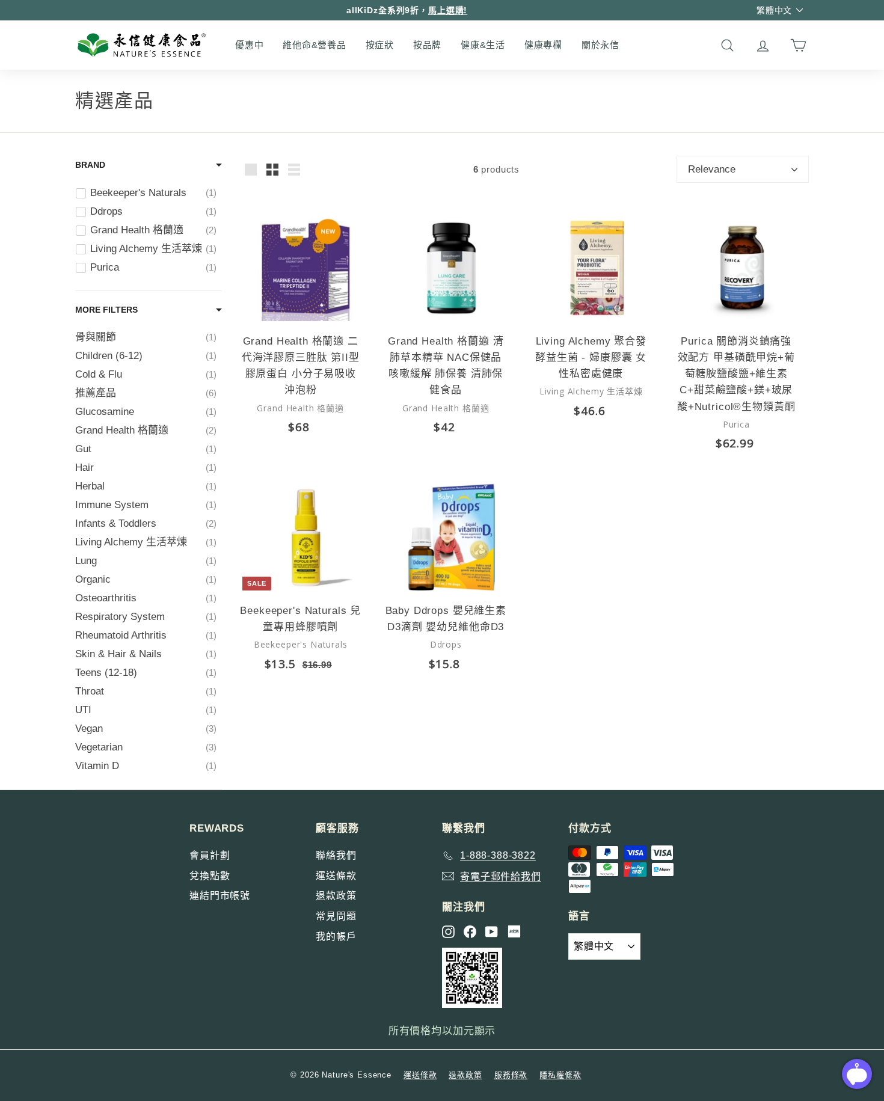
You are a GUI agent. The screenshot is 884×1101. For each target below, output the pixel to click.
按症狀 (380, 45)
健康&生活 (483, 45)
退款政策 (336, 896)
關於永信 (600, 45)
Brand (90, 165)
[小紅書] (514, 931)
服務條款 (510, 1074)
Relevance (711, 169)
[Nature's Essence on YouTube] (491, 931)
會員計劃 (209, 855)
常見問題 (336, 916)
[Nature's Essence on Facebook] (470, 931)
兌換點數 (209, 876)
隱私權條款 (560, 1074)
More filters (106, 309)
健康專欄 (543, 45)
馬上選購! (447, 10)
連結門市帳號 (219, 896)
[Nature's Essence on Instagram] (448, 931)
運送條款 (336, 876)
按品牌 (427, 45)
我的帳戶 (336, 936)
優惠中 (249, 45)
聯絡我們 (336, 855)
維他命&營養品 (314, 45)
